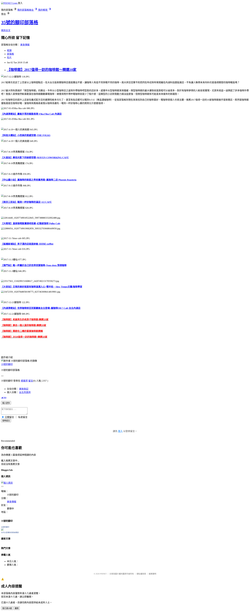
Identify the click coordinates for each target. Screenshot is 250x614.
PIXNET (103, 574)
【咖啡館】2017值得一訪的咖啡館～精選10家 (41, 70)
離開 (17, 608)
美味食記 (23, 389)
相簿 (9, 50)
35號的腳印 (7, 364)
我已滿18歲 (7, 608)
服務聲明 (152, 574)
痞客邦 (24, 381)
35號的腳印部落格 (19, 22)
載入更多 (6, 403)
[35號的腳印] (2, 529)
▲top (3, 397)
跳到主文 (5, 30)
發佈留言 (6, 421)
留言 (30, 381)
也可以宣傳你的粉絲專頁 (10, 532)
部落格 (10, 54)
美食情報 (25, 44)
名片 (9, 57)
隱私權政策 (141, 574)
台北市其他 (25, 392)
